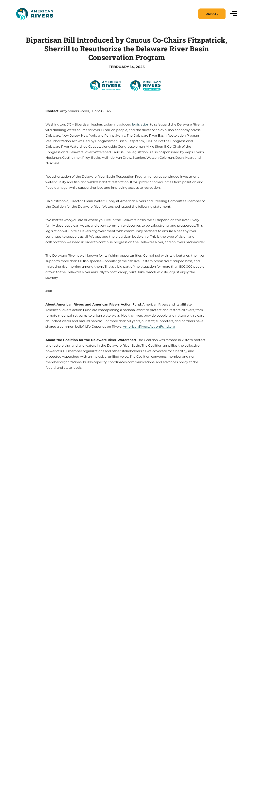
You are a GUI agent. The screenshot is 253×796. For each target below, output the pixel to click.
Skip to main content (33, 24)
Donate (212, 14)
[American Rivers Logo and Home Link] (34, 14)
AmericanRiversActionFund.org (149, 326)
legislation (140, 124)
